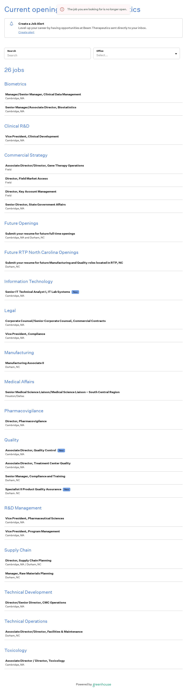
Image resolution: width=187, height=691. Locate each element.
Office (100, 51)
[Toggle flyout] (176, 54)
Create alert (26, 32)
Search (11, 51)
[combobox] (96, 55)
